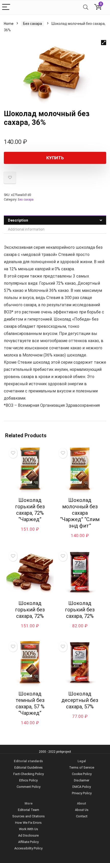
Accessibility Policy (28, 848)
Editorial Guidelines (28, 767)
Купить (55, 157)
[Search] (86, 7)
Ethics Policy (28, 780)
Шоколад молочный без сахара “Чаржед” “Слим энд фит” (80, 513)
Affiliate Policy (28, 842)
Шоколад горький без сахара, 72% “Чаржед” (30, 509)
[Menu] (6, 7)
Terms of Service (81, 767)
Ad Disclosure (28, 835)
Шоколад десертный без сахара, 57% (79, 700)
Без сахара (32, 24)
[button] (103, 42)
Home (9, 24)
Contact (81, 816)
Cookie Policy (82, 774)
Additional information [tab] (26, 229)
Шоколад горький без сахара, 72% (30, 609)
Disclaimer (81, 780)
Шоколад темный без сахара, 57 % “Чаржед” (30, 703)
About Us (82, 810)
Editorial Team (28, 810)
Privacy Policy (82, 793)
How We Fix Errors (28, 823)
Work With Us (28, 829)
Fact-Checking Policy (28, 774)
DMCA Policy (81, 787)
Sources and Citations (28, 816)
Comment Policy (28, 787)
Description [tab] (18, 220)
